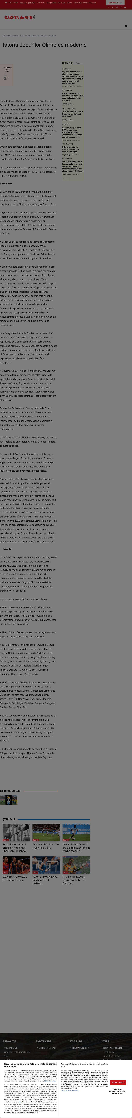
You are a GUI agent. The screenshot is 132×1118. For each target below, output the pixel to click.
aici (20, 1102)
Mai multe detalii (50, 1081)
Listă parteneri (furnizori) (70, 1091)
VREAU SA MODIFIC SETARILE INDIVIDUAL (117, 1091)
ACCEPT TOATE (118, 1082)
